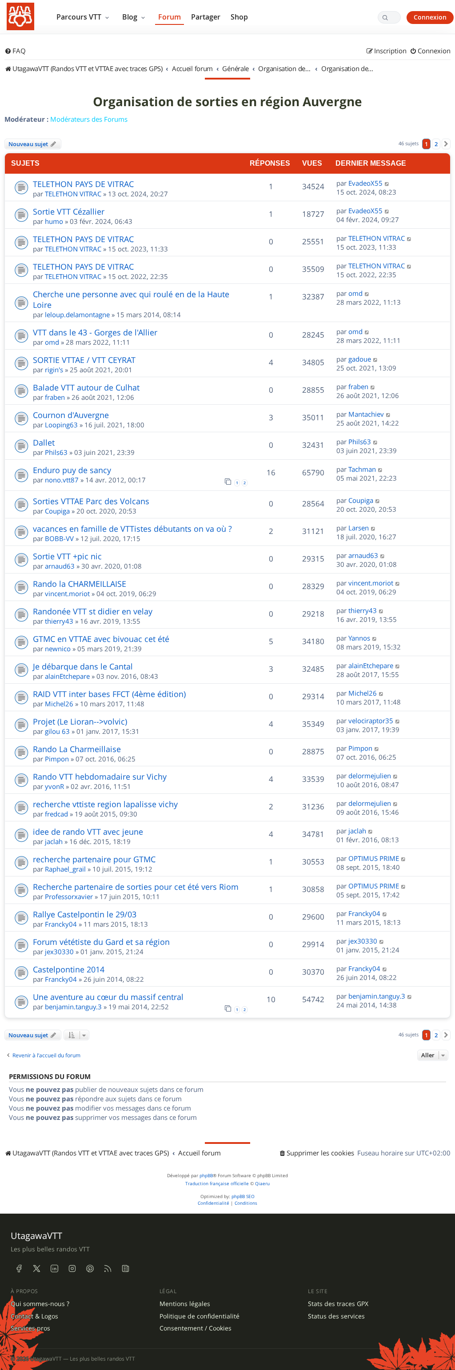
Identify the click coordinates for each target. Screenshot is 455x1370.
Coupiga (57, 510)
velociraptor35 (370, 720)
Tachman (362, 469)
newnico (58, 648)
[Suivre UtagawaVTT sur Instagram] (72, 1269)
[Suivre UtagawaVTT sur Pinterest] (90, 1269)
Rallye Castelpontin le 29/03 (84, 914)
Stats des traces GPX (338, 1304)
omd (355, 293)
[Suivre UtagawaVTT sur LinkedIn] (54, 1269)
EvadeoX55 (365, 183)
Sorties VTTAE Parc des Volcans (91, 501)
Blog (130, 17)
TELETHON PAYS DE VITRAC (83, 184)
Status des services (336, 1316)
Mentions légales (185, 1304)
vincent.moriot (67, 593)
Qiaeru (262, 1184)
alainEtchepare (67, 676)
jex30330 (59, 951)
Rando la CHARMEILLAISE (79, 583)
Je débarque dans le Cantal (83, 666)
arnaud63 (60, 566)
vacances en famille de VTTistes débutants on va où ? (132, 528)
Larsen (358, 527)
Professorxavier (69, 896)
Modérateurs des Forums (89, 119)
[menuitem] (15, 51)
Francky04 (61, 924)
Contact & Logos (34, 1316)
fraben (55, 397)
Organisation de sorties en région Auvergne (227, 102)
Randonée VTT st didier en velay (92, 611)
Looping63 (61, 424)
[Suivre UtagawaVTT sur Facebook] (19, 1269)
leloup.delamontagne (77, 314)
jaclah (54, 841)
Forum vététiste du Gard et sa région (101, 941)
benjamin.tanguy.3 (73, 1006)
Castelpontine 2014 (68, 969)
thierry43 (59, 621)
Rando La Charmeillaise (77, 749)
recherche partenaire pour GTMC (94, 859)
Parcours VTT (79, 17)
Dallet (44, 442)
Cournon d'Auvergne (71, 415)
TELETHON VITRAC (73, 193)
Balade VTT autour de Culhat (86, 387)
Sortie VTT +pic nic (67, 556)
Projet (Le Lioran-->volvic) (80, 721)
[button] (446, 144)
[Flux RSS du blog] (125, 1269)
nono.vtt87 (62, 479)
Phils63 (56, 452)
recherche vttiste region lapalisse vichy (105, 804)
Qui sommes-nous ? (40, 1304)
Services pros (30, 1328)
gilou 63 (57, 731)
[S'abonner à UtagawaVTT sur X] (36, 1269)
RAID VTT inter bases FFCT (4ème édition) (109, 694)
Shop (239, 17)
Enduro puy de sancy (72, 470)
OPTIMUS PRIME (373, 858)
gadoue (359, 358)
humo (54, 221)
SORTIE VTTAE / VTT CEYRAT (84, 359)
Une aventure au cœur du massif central (108, 997)
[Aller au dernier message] (387, 183)
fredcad (56, 813)
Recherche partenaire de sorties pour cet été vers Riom (136, 886)
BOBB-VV (59, 538)
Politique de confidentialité (199, 1316)
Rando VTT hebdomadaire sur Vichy (100, 776)
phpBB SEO (243, 1196)
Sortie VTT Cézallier (68, 211)
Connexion (430, 17)
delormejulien (369, 775)
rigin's (54, 369)
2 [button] (436, 144)
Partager (205, 17)
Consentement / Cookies (195, 1328)
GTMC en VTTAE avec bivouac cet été (101, 638)
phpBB (206, 1176)
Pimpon (57, 758)
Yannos (359, 637)
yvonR (54, 786)
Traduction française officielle (217, 1184)
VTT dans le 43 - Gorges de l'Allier (95, 332)
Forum (169, 17)
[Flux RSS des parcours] (108, 1269)
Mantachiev (366, 414)
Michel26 (59, 703)
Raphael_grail (65, 868)
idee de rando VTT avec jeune (88, 831)
